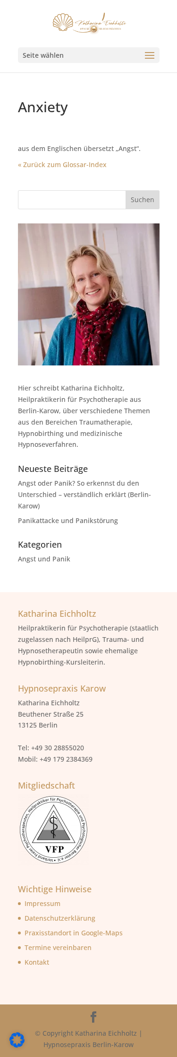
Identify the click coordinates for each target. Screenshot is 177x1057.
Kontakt (37, 962)
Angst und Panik (44, 558)
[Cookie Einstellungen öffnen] (17, 1044)
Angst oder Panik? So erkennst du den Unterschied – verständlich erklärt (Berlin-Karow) (84, 494)
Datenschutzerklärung (60, 918)
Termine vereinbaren (58, 947)
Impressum (42, 903)
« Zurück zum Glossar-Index (62, 164)
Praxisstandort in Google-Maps (74, 932)
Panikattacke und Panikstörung (68, 520)
